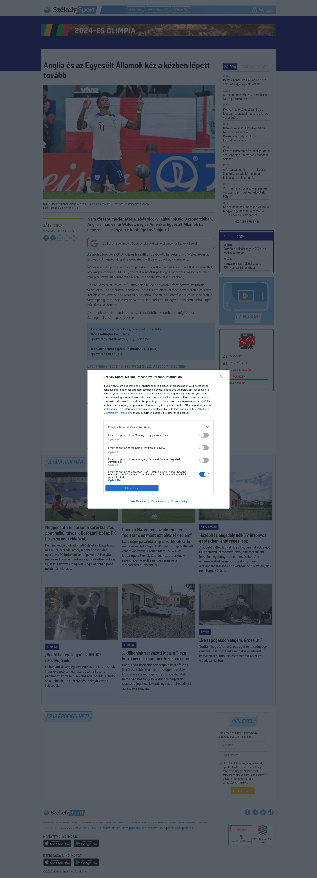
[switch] (204, 435)
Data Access (158, 501)
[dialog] (158, 439)
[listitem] (158, 427)
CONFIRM (132, 488)
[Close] (221, 377)
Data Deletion (138, 501)
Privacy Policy (179, 501)
